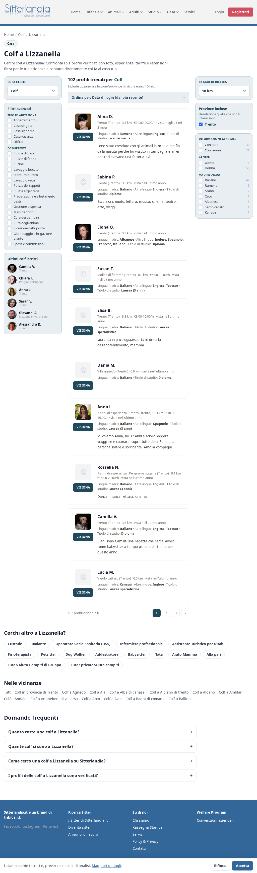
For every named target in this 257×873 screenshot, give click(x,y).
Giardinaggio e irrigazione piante (33, 236)
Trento (210, 124)
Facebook (12, 826)
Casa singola (23, 125)
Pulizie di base (24, 153)
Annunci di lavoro (83, 834)
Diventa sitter (79, 827)
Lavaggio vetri (24, 180)
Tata (159, 654)
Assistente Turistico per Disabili (199, 643)
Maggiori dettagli (106, 865)
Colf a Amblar (230, 692)
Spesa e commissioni (29, 244)
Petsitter (48, 654)
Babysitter (137, 654)
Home (76, 12)
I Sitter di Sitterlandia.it (88, 820)
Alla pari (214, 654)
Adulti (134, 12)
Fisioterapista (19, 654)
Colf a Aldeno (203, 692)
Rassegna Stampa (148, 827)
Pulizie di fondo (25, 158)
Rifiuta (220, 865)
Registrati (240, 12)
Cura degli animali (27, 223)
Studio (153, 12)
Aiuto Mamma (184, 654)
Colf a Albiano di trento (169, 692)
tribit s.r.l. (12, 817)
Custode (15, 643)
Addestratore (106, 654)
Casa (171, 12)
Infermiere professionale (141, 643)
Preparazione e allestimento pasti (34, 199)
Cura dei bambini (26, 217)
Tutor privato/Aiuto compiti (95, 664)
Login (219, 12)
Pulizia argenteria (26, 191)
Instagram (31, 826)
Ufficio (18, 141)
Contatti (139, 848)
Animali (114, 12)
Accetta (242, 865)
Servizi (189, 12)
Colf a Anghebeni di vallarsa (54, 698)
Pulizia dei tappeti (27, 185)
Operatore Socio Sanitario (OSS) (82, 643)
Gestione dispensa (27, 206)
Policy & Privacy (145, 841)
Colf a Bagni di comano (144, 698)
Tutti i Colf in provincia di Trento (31, 692)
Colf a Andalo (15, 698)
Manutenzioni (24, 212)
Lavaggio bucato (26, 169)
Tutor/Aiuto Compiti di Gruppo (34, 664)
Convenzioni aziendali (215, 820)
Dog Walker (76, 654)
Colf (21, 34)
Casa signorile (24, 131)
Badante (39, 643)
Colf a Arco (91, 698)
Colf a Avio (112, 698)
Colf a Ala (97, 692)
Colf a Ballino (179, 698)
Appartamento (25, 120)
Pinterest (50, 826)
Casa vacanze (23, 136)
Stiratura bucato (26, 174)
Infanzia (92, 12)
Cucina (19, 164)
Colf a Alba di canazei (127, 692)
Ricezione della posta (29, 228)
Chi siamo (141, 820)
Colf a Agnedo (74, 692)
